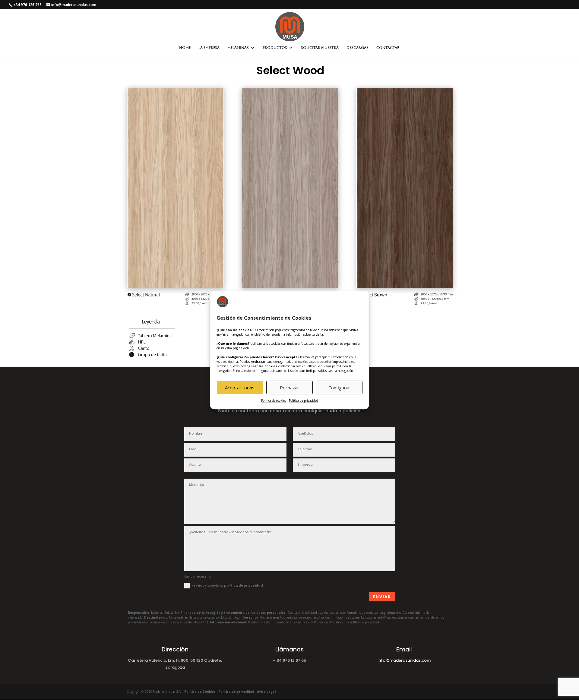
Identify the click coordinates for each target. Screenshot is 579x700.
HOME (185, 48)
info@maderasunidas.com (404, 660)
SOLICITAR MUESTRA (320, 48)
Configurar (339, 388)
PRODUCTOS (275, 48)
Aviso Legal (266, 691)
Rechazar (289, 388)
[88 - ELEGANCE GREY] (290, 286)
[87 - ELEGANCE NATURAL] (175, 286)
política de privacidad (243, 585)
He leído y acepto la (227, 585)
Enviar (382, 597)
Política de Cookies (200, 691)
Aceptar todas (240, 388)
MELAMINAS (238, 48)
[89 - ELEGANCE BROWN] (404, 286)
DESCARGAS (357, 48)
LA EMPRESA (209, 48)
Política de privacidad (303, 401)
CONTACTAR (388, 48)
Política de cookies (273, 401)
